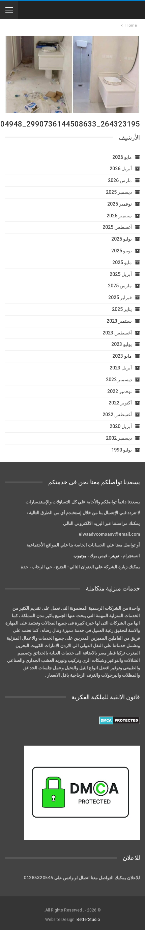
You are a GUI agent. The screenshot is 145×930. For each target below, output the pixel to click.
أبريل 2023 (121, 367)
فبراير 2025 (120, 297)
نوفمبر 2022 (119, 391)
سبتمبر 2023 (119, 321)
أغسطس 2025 (117, 227)
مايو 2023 (122, 356)
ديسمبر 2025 (119, 192)
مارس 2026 (120, 180)
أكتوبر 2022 (120, 402)
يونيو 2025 (121, 250)
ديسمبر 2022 (119, 379)
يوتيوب (80, 555)
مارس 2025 (120, 285)
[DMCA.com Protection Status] (119, 720)
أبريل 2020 (121, 426)
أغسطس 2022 (117, 414)
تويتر (115, 555)
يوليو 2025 (121, 239)
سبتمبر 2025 (119, 215)
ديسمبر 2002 (119, 438)
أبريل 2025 (121, 274)
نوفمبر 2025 (119, 204)
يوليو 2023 (121, 344)
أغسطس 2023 (117, 332)
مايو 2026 (122, 157)
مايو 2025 (122, 262)
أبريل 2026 (121, 168)
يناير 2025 (122, 309)
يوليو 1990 (121, 450)
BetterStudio (88, 919)
